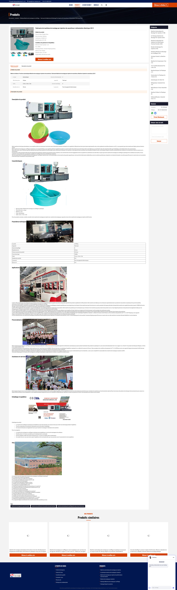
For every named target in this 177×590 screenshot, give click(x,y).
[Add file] (150, 587)
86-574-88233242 (47, 1)
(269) (157, 42)
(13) (158, 76)
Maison (71, 5)
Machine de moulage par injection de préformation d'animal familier (111, 575)
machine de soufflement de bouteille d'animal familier (43, 506)
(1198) (158, 32)
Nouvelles (96, 5)
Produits (77, 5)
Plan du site (58, 579)
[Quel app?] (152, 113)
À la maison (11, 18)
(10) (158, 66)
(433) (158, 36)
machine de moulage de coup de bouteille (20, 506)
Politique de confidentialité (62, 582)
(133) (158, 52)
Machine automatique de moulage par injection (110, 570)
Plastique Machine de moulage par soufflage (29, 18)
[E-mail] (155, 113)
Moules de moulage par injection (107, 579)
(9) (158, 93)
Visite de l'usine (59, 572)
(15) (157, 80)
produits (17, 18)
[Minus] (173, 557)
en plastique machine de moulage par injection (110, 572)
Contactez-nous (59, 577)
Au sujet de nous (86, 5)
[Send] (173, 587)
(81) (158, 57)
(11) (158, 97)
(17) (158, 71)
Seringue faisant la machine (106, 584)
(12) (158, 61)
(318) (157, 47)
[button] (33, 54)
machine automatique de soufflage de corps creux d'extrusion (71, 506)
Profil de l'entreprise (60, 570)
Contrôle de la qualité (60, 574)
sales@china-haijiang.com (34, 1)
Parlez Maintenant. (159, 117)
